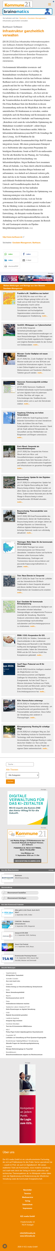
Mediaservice (27, 1197)
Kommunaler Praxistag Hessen (26, 955)
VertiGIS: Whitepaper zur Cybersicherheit (34, 325)
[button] (11, 254)
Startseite (22, 18)
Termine (27, 1194)
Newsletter (27, 1190)
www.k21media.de (27, 1236)
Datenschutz (27, 1205)
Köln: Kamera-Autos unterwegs (30, 701)
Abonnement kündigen (16, 898)
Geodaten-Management (36, 18)
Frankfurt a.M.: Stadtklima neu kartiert (32, 293)
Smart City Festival (22, 944)
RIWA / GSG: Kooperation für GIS (31, 635)
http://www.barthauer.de (12, 237)
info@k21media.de (27, 1233)
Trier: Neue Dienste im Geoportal (30, 576)
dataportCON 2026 (21, 933)
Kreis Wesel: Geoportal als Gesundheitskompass (28, 447)
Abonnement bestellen (16, 893)
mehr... (45, 316)
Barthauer (36, 243)
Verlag (27, 1201)
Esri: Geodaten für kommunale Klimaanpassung (30, 603)
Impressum (27, 1208)
